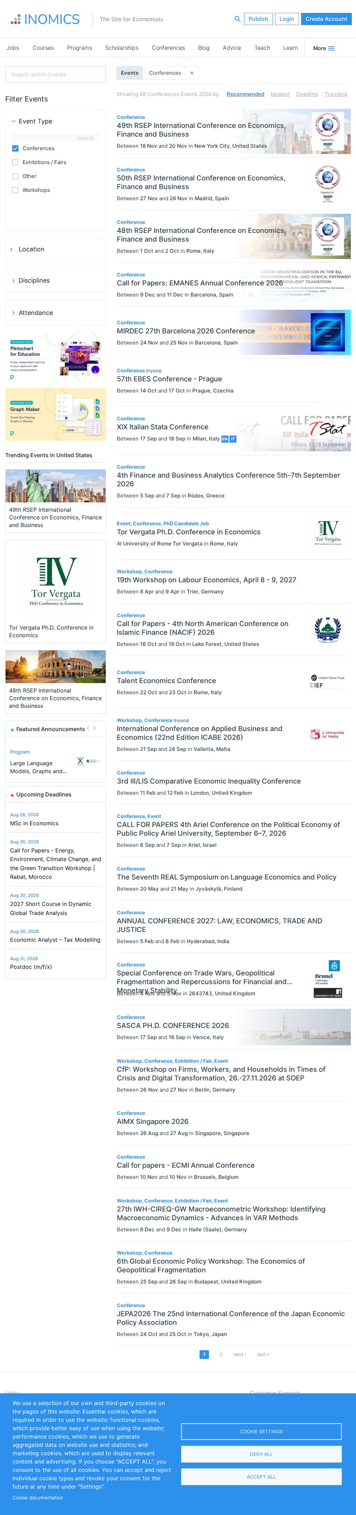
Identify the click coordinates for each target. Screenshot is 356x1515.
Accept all (261, 1477)
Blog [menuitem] (204, 47)
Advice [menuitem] (232, 47)
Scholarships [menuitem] (121, 47)
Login (287, 18)
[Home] (45, 19)
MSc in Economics (34, 823)
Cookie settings (261, 1431)
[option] (56, 761)
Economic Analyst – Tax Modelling (55, 939)
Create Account (326, 18)
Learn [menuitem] (290, 47)
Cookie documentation (38, 1497)
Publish (258, 18)
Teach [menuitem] (262, 47)
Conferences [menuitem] (168, 47)
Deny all (261, 1454)
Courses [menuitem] (43, 47)
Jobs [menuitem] (13, 47)
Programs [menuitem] (79, 47)
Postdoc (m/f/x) (31, 966)
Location (31, 249)
